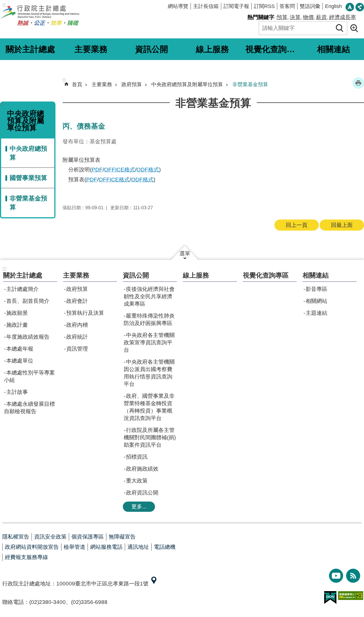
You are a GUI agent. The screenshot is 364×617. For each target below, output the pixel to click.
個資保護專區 (87, 537)
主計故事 (17, 392)
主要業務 (102, 84)
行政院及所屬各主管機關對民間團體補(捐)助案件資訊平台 (150, 437)
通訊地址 (138, 547)
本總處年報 (19, 349)
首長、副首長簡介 (27, 301)
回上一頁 (296, 225)
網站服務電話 (106, 547)
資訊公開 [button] (151, 49)
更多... (138, 507)
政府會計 (77, 301)
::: (4, 4)
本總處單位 (19, 361)
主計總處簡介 (22, 289)
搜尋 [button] (340, 28)
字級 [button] (350, 7)
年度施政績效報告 (27, 337)
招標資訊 (137, 457)
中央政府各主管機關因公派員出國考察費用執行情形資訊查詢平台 (149, 373)
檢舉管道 (74, 547)
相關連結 (316, 275)
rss (353, 576)
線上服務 (212, 49)
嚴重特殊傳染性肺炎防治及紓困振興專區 (149, 319)
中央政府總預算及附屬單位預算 (187, 84)
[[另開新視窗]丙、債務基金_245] (153, 584)
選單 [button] (184, 253)
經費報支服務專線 (26, 557)
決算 (295, 17)
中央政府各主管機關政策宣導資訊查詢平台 (149, 342)
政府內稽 (77, 325)
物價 (308, 17)
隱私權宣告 (15, 537)
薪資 (321, 17)
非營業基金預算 (28, 203)
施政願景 (17, 313)
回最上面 (342, 225)
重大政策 (137, 481)
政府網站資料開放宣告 (32, 547)
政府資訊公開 (142, 493)
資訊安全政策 (50, 537)
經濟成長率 (342, 17)
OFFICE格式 (119, 170)
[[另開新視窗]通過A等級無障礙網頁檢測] (350, 595)
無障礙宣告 (122, 537)
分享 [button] (359, 7)
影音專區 (316, 289)
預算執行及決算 (85, 313)
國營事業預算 (28, 177)
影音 (336, 576)
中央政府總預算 (28, 153)
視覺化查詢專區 (273, 49)
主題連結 (316, 313)
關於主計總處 (22, 275)
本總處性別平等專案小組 (29, 376)
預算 (282, 17)
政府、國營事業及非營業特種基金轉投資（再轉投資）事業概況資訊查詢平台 (149, 407)
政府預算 (131, 84)
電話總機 (164, 547)
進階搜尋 (356, 28)
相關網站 (316, 301)
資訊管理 (77, 349)
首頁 (77, 84)
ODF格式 (147, 170)
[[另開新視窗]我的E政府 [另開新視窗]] (330, 597)
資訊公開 (136, 275)
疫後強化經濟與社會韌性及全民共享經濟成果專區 (149, 296)
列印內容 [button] (358, 83)
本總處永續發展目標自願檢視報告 (29, 407)
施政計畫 (17, 325)
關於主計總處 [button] (30, 49)
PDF (97, 170)
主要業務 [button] (91, 49)
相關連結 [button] (333, 49)
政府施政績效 (142, 469)
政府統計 (77, 337)
